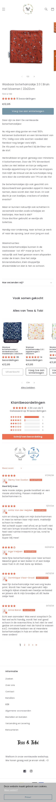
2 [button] (24, 644)
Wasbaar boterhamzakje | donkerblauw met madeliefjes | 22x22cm (12, 350)
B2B (7, 704)
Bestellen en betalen (16, 717)
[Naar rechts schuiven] (34, 77)
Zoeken (9, 678)
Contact (9, 691)
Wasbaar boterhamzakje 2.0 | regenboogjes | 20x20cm (35, 350)
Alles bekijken (28, 387)
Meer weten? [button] (11, 790)
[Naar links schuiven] (22, 77)
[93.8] (20, 452)
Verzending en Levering (17, 723)
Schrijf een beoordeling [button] (28, 436)
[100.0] (33, 452)
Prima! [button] (28, 797)
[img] (9, 475)
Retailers (10, 698)
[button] (3, 9)
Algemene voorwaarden (18, 710)
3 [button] (29, 644)
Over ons (10, 685)
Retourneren (11, 729)
